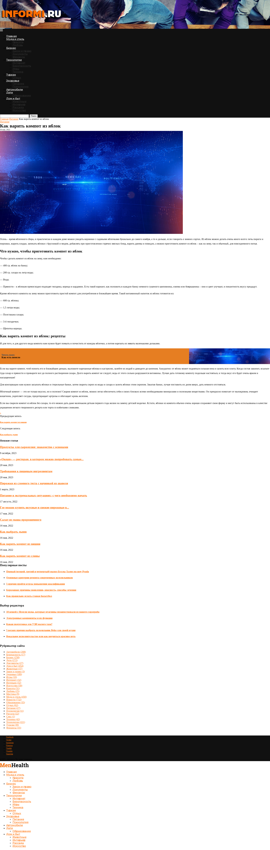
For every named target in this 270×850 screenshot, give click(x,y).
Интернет (18, 62)
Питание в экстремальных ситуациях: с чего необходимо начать (43, 495)
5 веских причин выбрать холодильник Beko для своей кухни (40, 630)
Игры (15, 68)
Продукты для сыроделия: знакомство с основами (34, 447)
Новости (13, 699)
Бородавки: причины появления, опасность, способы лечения (41, 590)
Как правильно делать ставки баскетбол (29, 596)
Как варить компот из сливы (20, 556)
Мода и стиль (15, 39)
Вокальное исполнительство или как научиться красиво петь (40, 636)
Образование (21, 95)
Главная (11, 36)
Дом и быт (13, 98)
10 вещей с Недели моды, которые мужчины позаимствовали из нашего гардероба (52, 612)
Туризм (11, 74)
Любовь (17, 45)
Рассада (18, 107)
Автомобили (14, 89)
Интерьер (18, 104)
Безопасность (21, 65)
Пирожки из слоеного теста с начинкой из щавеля (34, 483)
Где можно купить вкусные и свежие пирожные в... (34, 507)
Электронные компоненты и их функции (29, 618)
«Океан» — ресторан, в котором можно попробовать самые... (42, 459)
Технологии (14, 59)
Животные (19, 101)
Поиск (33, 116)
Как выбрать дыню (13, 531)
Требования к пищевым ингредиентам (26, 471)
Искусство (19, 110)
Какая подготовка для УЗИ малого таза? (29, 624)
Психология (20, 86)
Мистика (12, 694)
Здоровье (12, 80)
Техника (17, 71)
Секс (10, 716)
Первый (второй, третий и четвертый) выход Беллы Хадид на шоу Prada (47, 571)
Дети (9, 92)
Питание (18, 83)
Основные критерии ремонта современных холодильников (39, 577)
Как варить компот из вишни (20, 544)
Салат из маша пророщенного (20, 519)
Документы (20, 53)
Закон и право (21, 51)
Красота (17, 42)
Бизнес (11, 48)
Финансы (18, 56)
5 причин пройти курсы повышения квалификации (35, 584)
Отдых (16, 77)
